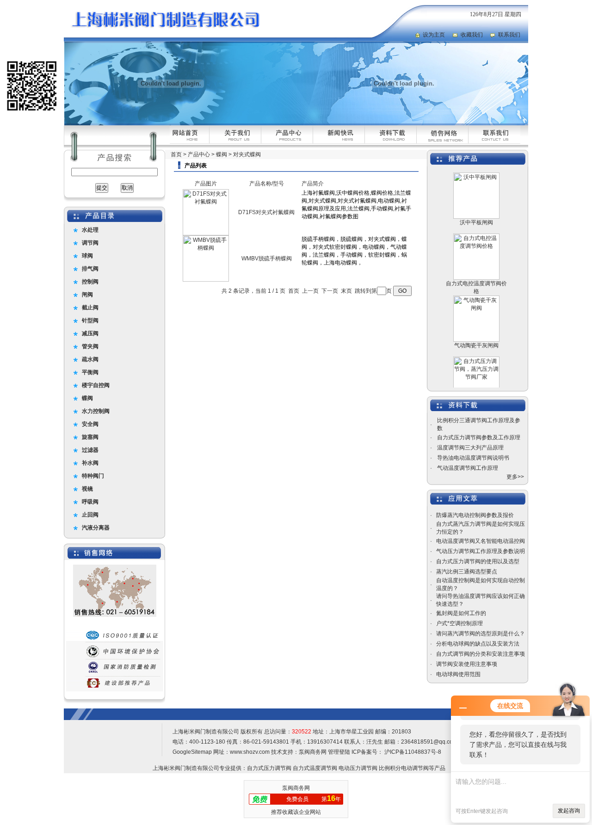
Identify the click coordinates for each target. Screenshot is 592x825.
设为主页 (434, 34)
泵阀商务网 (313, 752)
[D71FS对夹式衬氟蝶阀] (206, 233)
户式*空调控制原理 (459, 623)
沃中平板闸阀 (476, 212)
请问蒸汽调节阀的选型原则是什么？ (480, 633)
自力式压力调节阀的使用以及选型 (477, 561)
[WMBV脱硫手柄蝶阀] (206, 280)
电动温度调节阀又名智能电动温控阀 (480, 541)
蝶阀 (221, 154)
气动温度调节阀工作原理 (467, 468)
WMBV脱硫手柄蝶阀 (266, 258)
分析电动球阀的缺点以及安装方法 (477, 643)
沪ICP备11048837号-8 (412, 752)
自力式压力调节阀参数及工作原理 (478, 437)
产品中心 (199, 154)
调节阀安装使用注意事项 (466, 664)
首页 (176, 154)
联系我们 (509, 34)
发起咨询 (569, 810)
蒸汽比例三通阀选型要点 (466, 571)
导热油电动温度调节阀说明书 (473, 458)
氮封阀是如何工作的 (461, 613)
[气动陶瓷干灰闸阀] (476, 329)
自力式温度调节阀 (315, 768)
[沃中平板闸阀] (476, 206)
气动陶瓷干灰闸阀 (476, 335)
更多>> (515, 477)
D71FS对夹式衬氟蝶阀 (266, 212)
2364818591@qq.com (429, 742)
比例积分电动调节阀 (404, 768)
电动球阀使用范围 (458, 674)
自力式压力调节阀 (269, 768)
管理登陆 (339, 752)
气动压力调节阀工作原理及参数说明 (480, 551)
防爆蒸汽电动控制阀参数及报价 (475, 515)
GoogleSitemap (192, 752)
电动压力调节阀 (358, 768)
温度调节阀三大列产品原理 (470, 447)
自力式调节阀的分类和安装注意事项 (480, 654)
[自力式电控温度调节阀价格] (476, 268)
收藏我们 (472, 34)
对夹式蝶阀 (247, 154)
